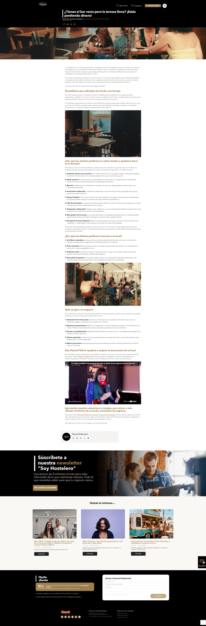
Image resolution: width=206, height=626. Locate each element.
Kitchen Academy (85, 356)
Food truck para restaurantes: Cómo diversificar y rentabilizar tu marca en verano (150, 542)
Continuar (158, 596)
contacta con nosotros (74, 597)
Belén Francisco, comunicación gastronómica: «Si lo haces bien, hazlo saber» (103, 542)
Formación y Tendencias (76, 19)
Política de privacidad (122, 615)
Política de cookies (122, 613)
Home (64, 19)
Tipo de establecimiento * (110, 581)
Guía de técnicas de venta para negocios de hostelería (97, 415)
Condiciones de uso (122, 617)
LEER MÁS (41, 554)
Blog (68, 19)
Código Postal (108, 587)
